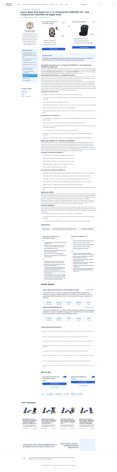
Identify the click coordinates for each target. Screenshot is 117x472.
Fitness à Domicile (36, 4)
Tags (57, 4)
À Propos (61, 4)
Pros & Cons (24, 92)
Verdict (23, 94)
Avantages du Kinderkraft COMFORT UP (28, 72)
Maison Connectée (26, 4)
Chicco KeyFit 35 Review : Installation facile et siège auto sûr (69, 445)
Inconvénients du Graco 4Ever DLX (29, 65)
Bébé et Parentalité (26, 9)
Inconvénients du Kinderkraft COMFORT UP (30, 75)
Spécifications (24, 91)
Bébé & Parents (45, 4)
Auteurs (52, 4)
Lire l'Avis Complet (89, 289)
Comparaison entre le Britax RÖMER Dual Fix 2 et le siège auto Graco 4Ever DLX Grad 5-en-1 (40, 446)
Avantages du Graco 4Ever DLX (29, 62)
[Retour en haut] (61, 468)
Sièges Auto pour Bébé (36, 9)
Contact (66, 4)
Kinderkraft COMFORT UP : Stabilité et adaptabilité (28, 68)
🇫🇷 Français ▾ (84, 4)
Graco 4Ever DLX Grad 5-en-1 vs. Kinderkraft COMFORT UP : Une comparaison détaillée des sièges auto (29, 54)
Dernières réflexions (27, 80)
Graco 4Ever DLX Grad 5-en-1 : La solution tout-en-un (30, 59)
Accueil (19, 4)
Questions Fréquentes (26, 96)
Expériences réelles (27, 78)
